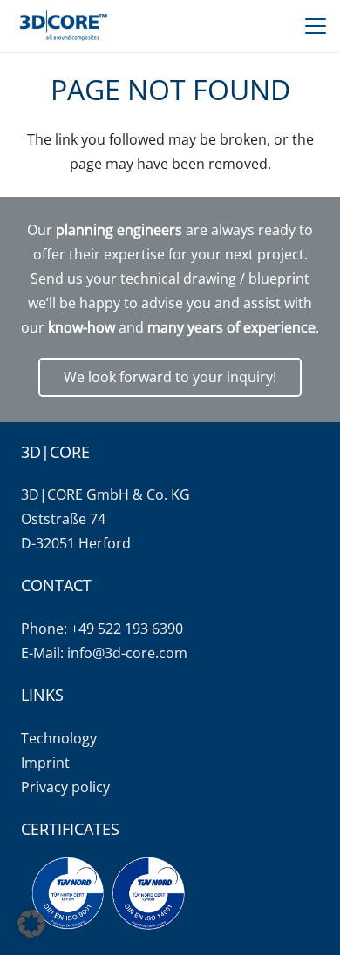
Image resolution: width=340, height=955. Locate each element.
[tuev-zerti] (108, 893)
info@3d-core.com (127, 652)
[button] (315, 26)
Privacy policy (65, 787)
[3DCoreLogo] (62, 26)
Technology (59, 738)
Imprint (45, 762)
